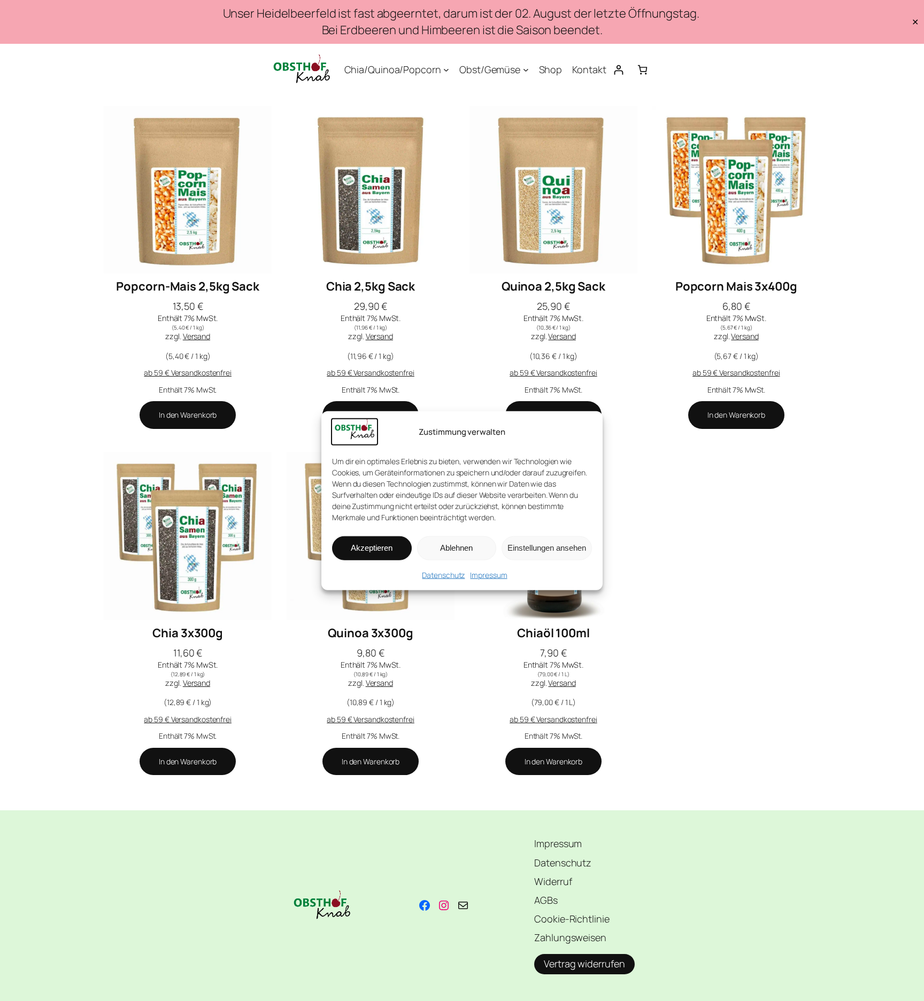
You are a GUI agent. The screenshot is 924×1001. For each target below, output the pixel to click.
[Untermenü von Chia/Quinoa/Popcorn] (446, 70)
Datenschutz (443, 575)
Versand (196, 336)
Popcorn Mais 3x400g (736, 286)
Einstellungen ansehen (546, 547)
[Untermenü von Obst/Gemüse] (526, 70)
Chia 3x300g (187, 633)
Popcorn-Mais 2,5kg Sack (187, 286)
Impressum (488, 575)
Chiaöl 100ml (553, 633)
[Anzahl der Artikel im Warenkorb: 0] (642, 70)
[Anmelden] (618, 70)
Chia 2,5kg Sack (370, 286)
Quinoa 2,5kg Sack (553, 286)
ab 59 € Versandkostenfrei (188, 372)
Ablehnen (456, 547)
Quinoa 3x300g (370, 633)
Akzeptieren (371, 547)
